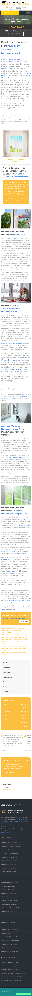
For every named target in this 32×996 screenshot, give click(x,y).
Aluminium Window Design (9, 890)
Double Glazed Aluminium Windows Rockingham (16, 635)
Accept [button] (23, 993)
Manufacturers (7, 677)
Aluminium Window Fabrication (10, 929)
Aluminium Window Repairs (9, 868)
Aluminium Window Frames (9, 842)
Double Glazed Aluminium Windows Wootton (15, 646)
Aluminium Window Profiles (9, 893)
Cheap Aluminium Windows (9, 861)
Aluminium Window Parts (8, 922)
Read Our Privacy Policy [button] (5, 991)
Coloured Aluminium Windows (10, 897)
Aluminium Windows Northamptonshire (13, 628)
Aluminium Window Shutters (9, 944)
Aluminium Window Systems (9, 857)
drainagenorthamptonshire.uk (10, 962)
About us (5, 663)
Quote (5, 686)
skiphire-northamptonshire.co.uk (10, 969)
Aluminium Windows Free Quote (10, 951)
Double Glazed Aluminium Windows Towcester (15, 639)
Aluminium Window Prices (9, 911)
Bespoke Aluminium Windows (10, 882)
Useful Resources (8, 957)
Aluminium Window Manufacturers (11, 846)
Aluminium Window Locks (9, 864)
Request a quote (10, 13)
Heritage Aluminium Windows (10, 900)
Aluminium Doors (6, 933)
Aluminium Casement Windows (10, 926)
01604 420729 (15, 9)
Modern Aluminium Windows (9, 904)
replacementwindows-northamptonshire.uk (13, 973)
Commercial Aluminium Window (10, 948)
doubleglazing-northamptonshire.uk (11, 977)
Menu (28, 12)
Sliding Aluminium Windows (9, 871)
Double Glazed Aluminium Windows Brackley (15, 637)
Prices (5, 682)
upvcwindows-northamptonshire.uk (11, 980)
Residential (6, 672)
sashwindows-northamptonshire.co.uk (12, 966)
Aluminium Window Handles (9, 850)
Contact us (6, 691)
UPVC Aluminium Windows (9, 886)
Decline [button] (8, 993)
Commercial (6, 667)
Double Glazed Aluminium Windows (11, 937)
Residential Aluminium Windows (10, 940)
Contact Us (23, 621)
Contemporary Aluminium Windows (11, 908)
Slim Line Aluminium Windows (10, 853)
